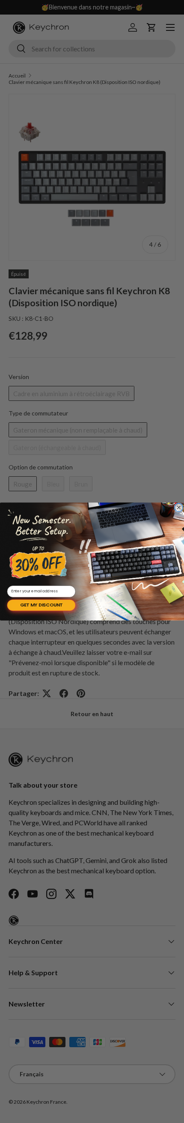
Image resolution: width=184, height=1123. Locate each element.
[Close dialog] (179, 507)
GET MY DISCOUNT (41, 605)
